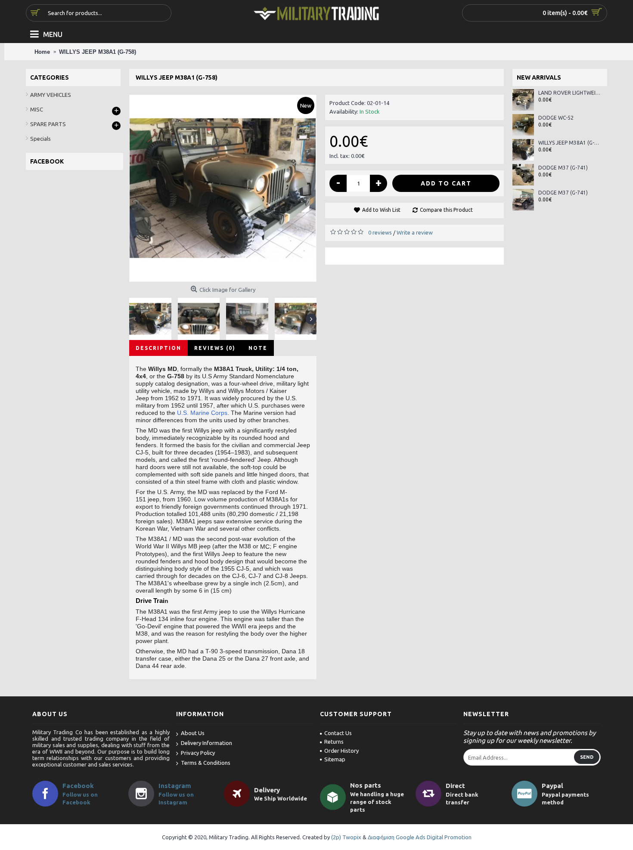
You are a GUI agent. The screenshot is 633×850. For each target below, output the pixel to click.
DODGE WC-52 (556, 118)
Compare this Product (446, 210)
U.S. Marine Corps (202, 412)
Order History (341, 751)
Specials (40, 139)
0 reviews (380, 232)
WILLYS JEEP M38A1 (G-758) (569, 142)
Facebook (78, 785)
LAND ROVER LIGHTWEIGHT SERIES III (569, 93)
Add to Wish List (381, 210)
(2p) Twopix (346, 837)
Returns (334, 742)
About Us (193, 733)
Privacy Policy (198, 753)
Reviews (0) (215, 348)
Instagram (174, 785)
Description (158, 348)
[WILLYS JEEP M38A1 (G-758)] (222, 188)
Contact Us (338, 733)
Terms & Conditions (205, 763)
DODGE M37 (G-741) (563, 167)
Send (586, 757)
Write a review (415, 232)
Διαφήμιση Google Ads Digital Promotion (420, 837)
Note (257, 348)
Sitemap (334, 759)
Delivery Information (206, 743)
